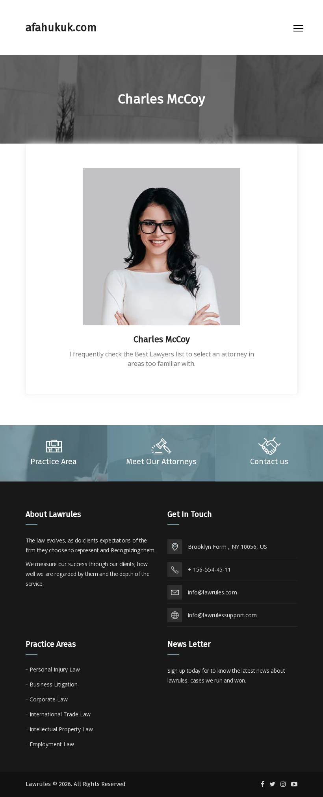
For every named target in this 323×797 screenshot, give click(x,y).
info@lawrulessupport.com (222, 615)
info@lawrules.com (212, 592)
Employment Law (52, 744)
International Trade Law (60, 714)
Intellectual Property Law (61, 729)
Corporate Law (49, 699)
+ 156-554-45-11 (209, 569)
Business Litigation (54, 684)
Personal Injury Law (55, 669)
